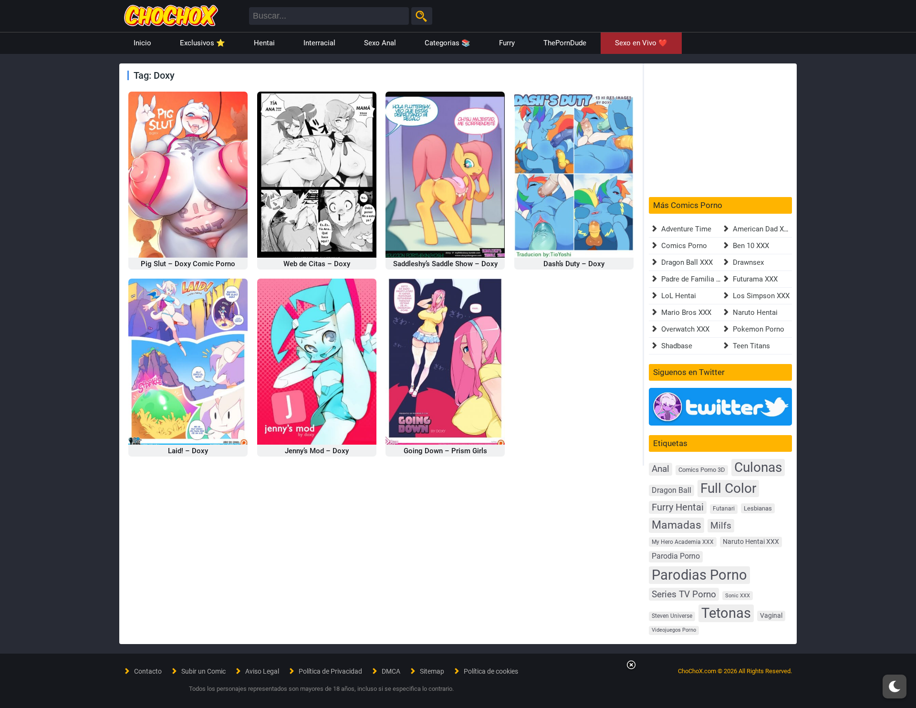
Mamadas (676, 524)
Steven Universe (672, 616)
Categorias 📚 (447, 43)
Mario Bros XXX (686, 312)
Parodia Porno (676, 556)
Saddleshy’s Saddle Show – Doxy (445, 264)
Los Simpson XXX (761, 296)
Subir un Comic (203, 671)
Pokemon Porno (758, 329)
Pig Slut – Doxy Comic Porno (188, 264)
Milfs (720, 525)
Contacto (148, 671)
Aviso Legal (262, 671)
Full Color (728, 488)
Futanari (724, 508)
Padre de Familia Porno (698, 279)
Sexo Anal (380, 43)
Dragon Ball (671, 490)
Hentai (264, 43)
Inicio (142, 43)
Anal (660, 469)
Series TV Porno (684, 594)
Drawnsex (748, 262)
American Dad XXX (762, 229)
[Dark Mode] (894, 686)
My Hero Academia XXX (683, 542)
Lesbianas (758, 508)
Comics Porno (684, 245)
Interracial (319, 43)
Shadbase (676, 346)
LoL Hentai (678, 296)
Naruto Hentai (755, 312)
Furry (507, 43)
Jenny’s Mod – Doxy (317, 451)
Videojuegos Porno (674, 630)
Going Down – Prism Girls (445, 451)
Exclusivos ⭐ (202, 43)
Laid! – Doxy (188, 451)
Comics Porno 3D (701, 469)
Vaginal (771, 615)
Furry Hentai (678, 507)
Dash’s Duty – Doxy (573, 264)
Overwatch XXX (685, 329)
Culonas (758, 467)
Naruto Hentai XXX (751, 542)
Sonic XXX (737, 596)
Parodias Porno (699, 575)
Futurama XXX (755, 279)
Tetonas (726, 613)
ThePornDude (564, 43)
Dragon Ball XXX (687, 262)
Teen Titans (751, 346)
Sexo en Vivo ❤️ (641, 43)
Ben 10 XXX (751, 245)
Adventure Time (686, 229)
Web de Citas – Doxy (316, 264)
